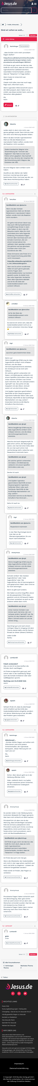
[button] (35, 4)
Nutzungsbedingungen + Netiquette (14, 1009)
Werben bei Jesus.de (9, 1025)
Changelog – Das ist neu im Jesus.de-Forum (16, 1011)
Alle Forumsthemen (12, 962)
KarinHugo (14, 46)
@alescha (23, 205)
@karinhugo (22, 838)
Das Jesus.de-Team (8, 1020)
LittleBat (15, 304)
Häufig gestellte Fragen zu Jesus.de (14, 1014)
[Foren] (3, 24)
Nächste (32, 35)
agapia (12, 701)
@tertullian (25, 309)
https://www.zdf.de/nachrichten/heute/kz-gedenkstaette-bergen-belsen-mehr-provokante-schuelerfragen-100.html (19, 60)
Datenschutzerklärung (19, 1068)
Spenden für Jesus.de (9, 1022)
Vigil (11, 343)
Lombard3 (14, 658)
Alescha (13, 124)
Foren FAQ (5, 1006)
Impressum (19, 1064)
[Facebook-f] (13, 993)
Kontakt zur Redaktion (9, 1017)
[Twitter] (25, 993)
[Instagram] (19, 993)
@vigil (24, 424)
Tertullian (13, 199)
